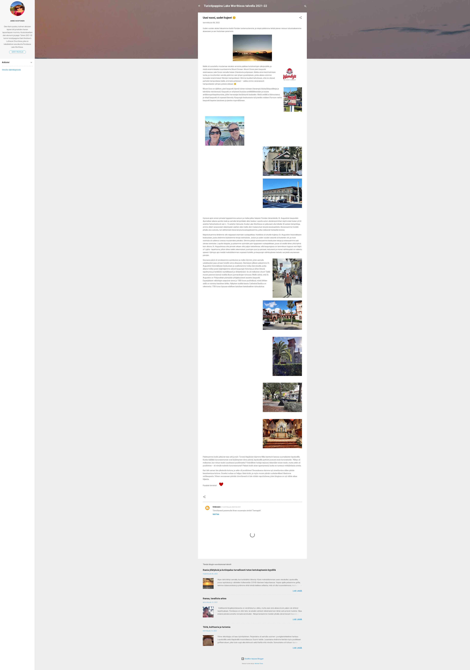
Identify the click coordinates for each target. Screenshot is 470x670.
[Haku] (305, 6)
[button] (300, 18)
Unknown (217, 507)
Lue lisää (297, 591)
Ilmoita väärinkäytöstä (11, 70)
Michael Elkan (259, 663)
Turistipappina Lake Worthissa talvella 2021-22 (235, 6)
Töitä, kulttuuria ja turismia (216, 627)
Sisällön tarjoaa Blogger (254, 659)
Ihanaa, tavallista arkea (214, 598)
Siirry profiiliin (17, 52)
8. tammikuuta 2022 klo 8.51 (231, 507)
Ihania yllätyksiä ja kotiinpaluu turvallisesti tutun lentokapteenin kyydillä (239, 570)
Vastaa (216, 514)
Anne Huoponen (17, 21)
